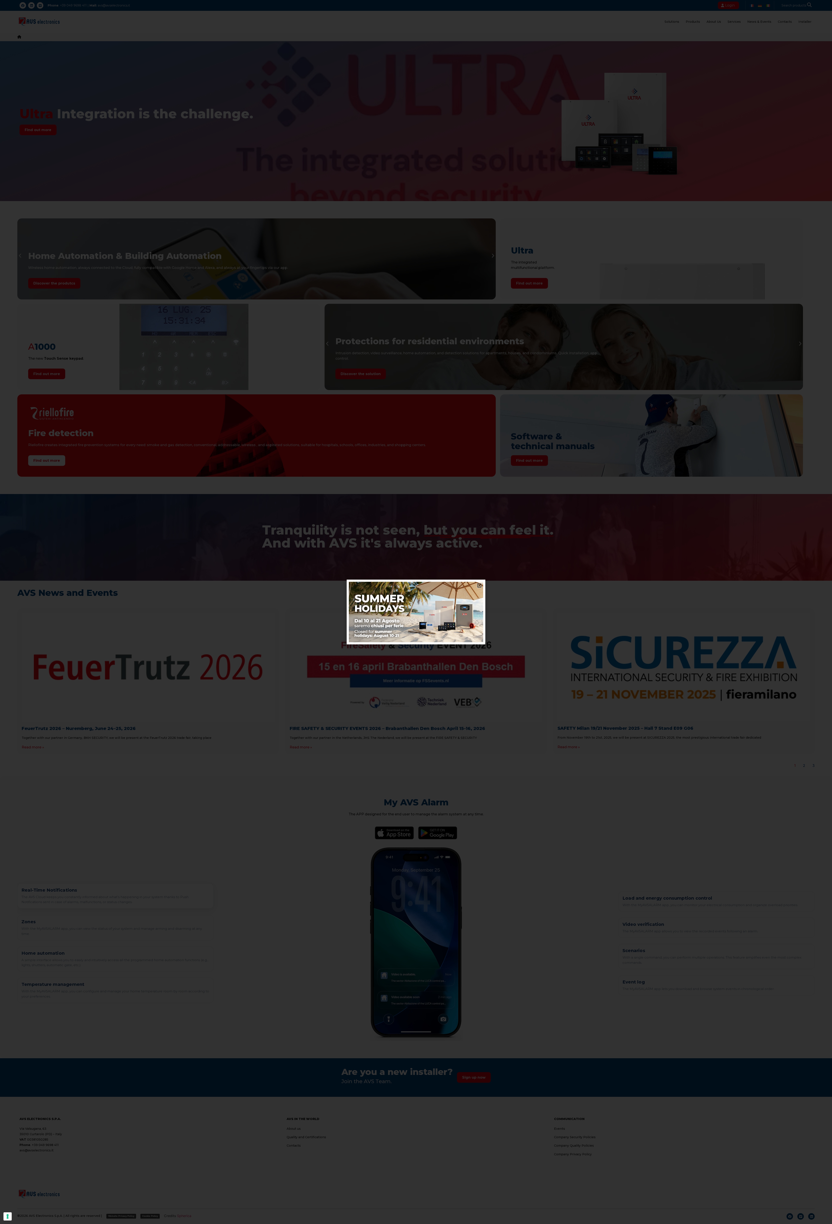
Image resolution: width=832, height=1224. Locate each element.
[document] (416, 612)
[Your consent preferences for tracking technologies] (7, 1216)
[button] (479, 585)
